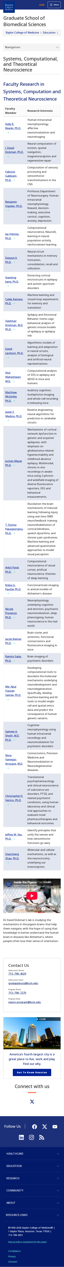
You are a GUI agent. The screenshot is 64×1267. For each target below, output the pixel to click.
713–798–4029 (17, 974)
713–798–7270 (17, 993)
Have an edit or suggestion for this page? (27, 1241)
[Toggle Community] (58, 1190)
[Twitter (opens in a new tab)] (32, 1102)
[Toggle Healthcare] (58, 1153)
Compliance (14, 1251)
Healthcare (14, 1153)
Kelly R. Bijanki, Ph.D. (13, 126)
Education (49, 32)
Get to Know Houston (32, 1072)
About (10, 1203)
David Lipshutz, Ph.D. (14, 351)
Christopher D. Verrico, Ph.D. (14, 798)
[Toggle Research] (58, 1178)
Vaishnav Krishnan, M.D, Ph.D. (14, 325)
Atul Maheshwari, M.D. (13, 377)
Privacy (12, 1256)
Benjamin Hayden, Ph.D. (13, 204)
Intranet (12, 1261)
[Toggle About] (58, 1203)
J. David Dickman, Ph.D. (14, 150)
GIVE (41, 4)
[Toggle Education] (58, 1166)
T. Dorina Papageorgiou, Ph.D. (14, 529)
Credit (42, 1019)
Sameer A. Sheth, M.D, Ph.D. (12, 736)
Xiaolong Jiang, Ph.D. (12, 280)
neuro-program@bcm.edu (24, 1002)
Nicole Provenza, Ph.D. (11, 613)
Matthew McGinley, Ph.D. (11, 397)
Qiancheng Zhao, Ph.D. (12, 856)
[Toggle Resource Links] (58, 1215)
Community (14, 1190)
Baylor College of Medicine (22, 32)
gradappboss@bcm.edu (23, 983)
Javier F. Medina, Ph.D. (13, 414)
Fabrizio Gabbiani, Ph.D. (11, 176)
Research (13, 1178)
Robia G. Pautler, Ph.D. (13, 587)
